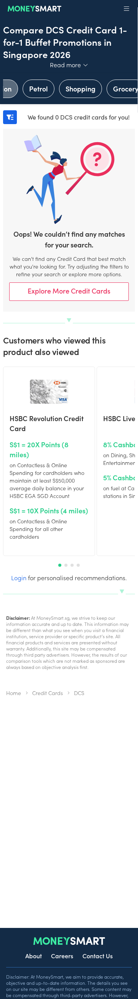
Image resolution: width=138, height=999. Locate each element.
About (33, 955)
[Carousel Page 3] (72, 565)
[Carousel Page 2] (65, 565)
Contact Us (97, 955)
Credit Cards (47, 693)
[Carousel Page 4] (78, 565)
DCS (79, 693)
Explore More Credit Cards (69, 290)
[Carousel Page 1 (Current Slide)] (59, 565)
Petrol (38, 88)
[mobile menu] (126, 9)
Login (18, 577)
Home (13, 693)
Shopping (80, 88)
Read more (69, 64)
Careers (62, 955)
